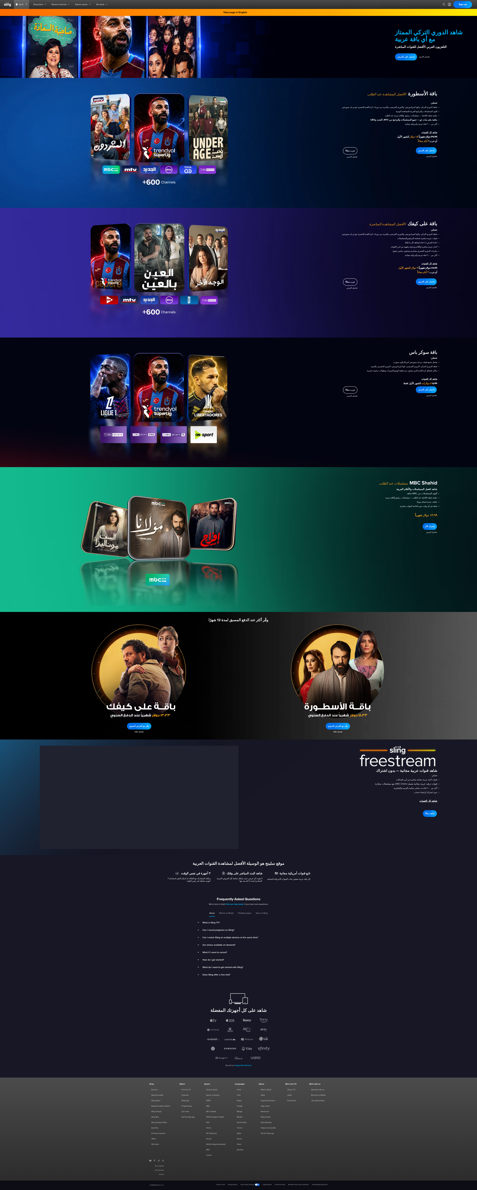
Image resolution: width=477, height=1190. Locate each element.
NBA (208, 1106)
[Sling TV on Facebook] (155, 1160)
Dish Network (159, 1170)
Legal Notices (267, 1184)
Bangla (239, 1111)
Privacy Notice (233, 1184)
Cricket (209, 1155)
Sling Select (155, 1101)
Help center (265, 1106)
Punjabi (239, 1106)
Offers (153, 1139)
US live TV (291, 1090)
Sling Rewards (266, 1122)
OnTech (161, 1174)
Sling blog (185, 1101)
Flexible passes (244, 913)
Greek (239, 1139)
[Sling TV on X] (163, 1160)
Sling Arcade (265, 1117)
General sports (212, 1090)
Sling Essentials (157, 1095)
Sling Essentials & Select (160, 1106)
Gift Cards (155, 1144)
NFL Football (211, 1111)
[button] (406, 56)
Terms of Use (220, 1184)
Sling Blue (155, 1117)
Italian (239, 1133)
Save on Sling (262, 913)
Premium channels (158, 1133)
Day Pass (154, 1128)
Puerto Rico (291, 1101)
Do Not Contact (280, 1184)
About (212, 913)
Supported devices (268, 1101)
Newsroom (265, 1111)
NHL (208, 1122)
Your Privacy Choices (247, 1184)
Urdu (239, 1095)
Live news (185, 1111)
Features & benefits (268, 1128)
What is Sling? (266, 1090)
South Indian (241, 1122)
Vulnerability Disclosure (320, 1184)
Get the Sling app (188, 1117)
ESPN (208, 1101)
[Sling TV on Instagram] (159, 1160)
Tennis (208, 1128)
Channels (185, 1095)
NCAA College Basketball (215, 1144)
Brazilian (240, 1150)
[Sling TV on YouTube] (150, 1160)
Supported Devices (243, 1065)
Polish (239, 1144)
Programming (186, 1106)
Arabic (239, 1101)
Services (154, 1090)
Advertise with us (317, 1090)
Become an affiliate (318, 1095)
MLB (208, 1150)
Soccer (209, 1139)
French (239, 1128)
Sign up (463, 4)
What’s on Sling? (226, 913)
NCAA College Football (215, 1117)
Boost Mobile (159, 1166)
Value (263, 1095)
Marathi (239, 1117)
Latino (289, 1095)
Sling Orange (156, 1111)
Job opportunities (318, 1101)
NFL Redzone (211, 1133)
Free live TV (186, 1090)
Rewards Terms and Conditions (298, 1184)
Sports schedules (213, 1095)
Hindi (239, 1090)
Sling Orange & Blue (159, 1122)
